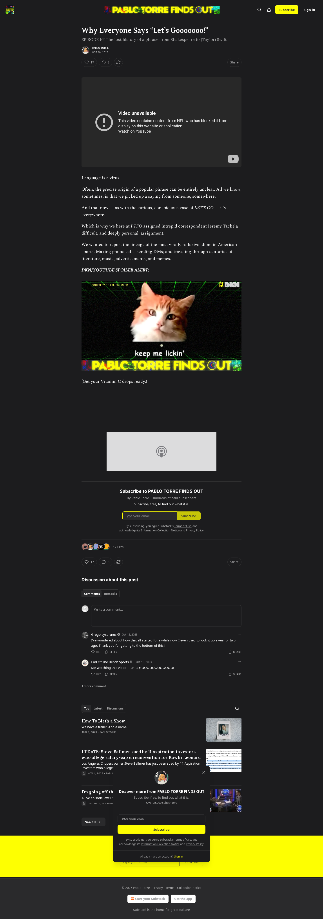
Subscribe (287, 9)
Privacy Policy (194, 844)
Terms (169, 888)
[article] (161, 729)
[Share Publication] (269, 9)
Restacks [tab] (110, 594)
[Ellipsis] (239, 634)
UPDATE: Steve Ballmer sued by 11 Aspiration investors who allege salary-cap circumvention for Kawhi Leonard (141, 754)
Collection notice (189, 888)
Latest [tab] (98, 708)
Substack (139, 910)
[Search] (259, 9)
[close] (203, 772)
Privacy (157, 888)
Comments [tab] (92, 594)
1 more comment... (95, 686)
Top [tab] (86, 708)
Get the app (183, 899)
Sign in (309, 9)
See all (90, 822)
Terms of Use (182, 839)
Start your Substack (150, 899)
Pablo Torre (100, 47)
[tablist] (101, 593)
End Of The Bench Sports (110, 662)
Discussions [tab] (115, 708)
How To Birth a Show (103, 721)
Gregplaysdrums (103, 634)
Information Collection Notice (160, 844)
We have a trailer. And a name (104, 727)
